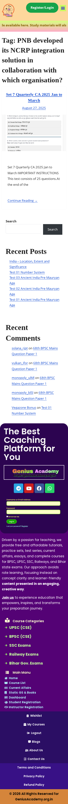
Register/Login (42, 7)
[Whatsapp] (49, 488)
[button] (63, 8)
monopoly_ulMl (23, 378)
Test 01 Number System (27, 272)
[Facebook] (39, 488)
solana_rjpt (20, 348)
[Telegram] (18, 488)
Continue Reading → (23, 200)
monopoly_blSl (22, 392)
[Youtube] (29, 488)
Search (11, 221)
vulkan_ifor (20, 363)
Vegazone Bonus (24, 407)
